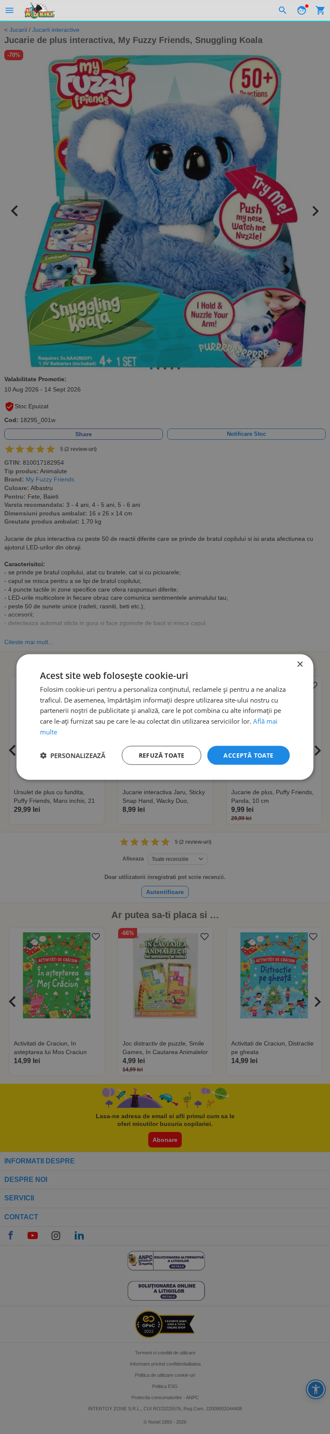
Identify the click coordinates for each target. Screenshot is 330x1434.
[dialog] (164, 717)
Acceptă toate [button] (248, 755)
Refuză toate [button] (162, 755)
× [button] (299, 664)
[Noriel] (39, 10)
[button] (72, 755)
